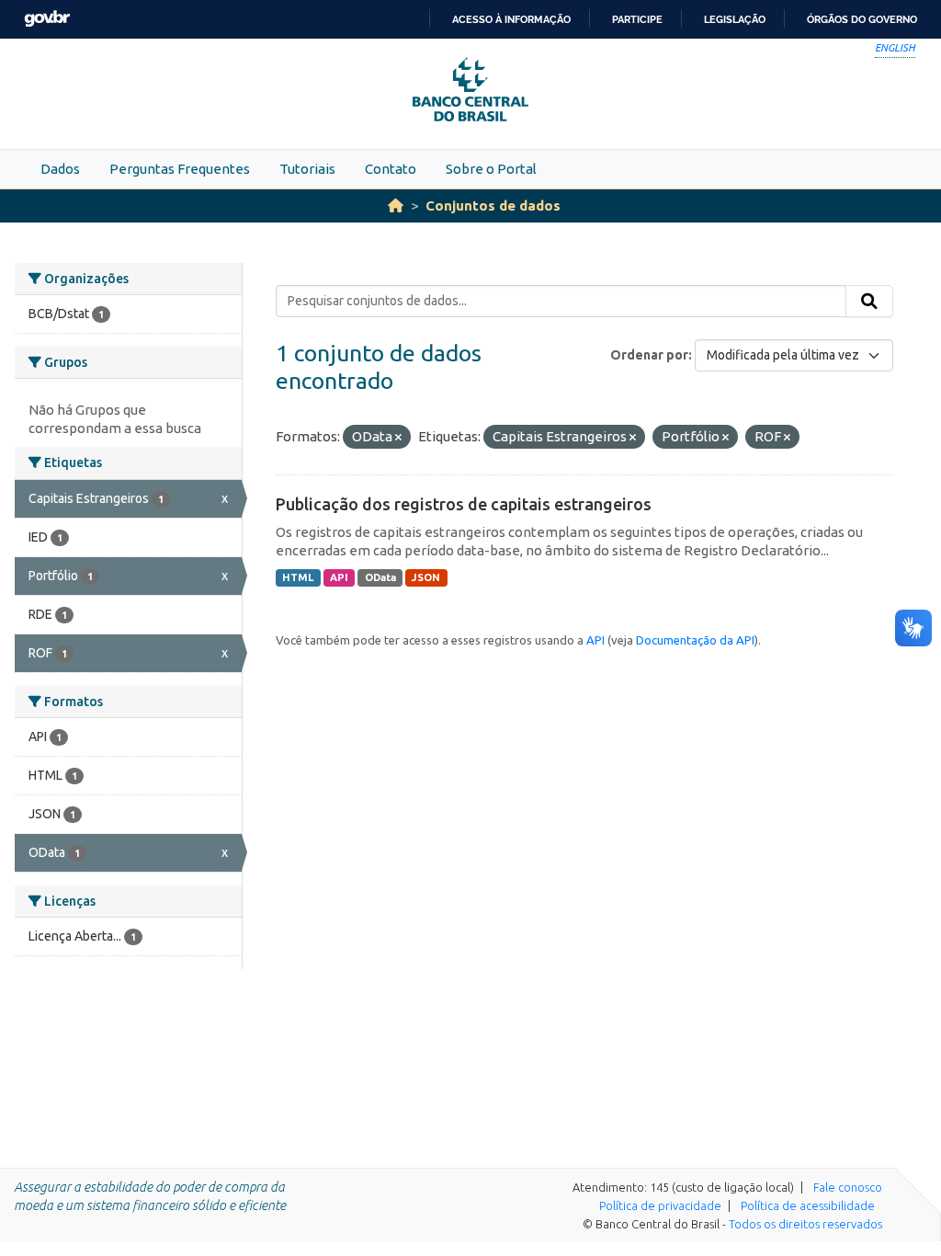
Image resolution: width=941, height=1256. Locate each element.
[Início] (395, 205)
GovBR (47, 19)
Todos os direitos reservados (805, 1223)
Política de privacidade (660, 1205)
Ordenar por (649, 355)
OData (380, 577)
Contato (390, 169)
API (339, 577)
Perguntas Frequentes (179, 169)
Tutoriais (307, 169)
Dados (60, 169)
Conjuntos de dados (493, 205)
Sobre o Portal (491, 169)
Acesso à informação (511, 19)
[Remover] (398, 437)
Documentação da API (695, 640)
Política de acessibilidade (808, 1205)
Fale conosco (847, 1187)
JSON (426, 577)
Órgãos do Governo (862, 19)
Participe (637, 19)
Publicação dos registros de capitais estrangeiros (464, 504)
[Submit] (869, 301)
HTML (297, 577)
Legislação (734, 19)
